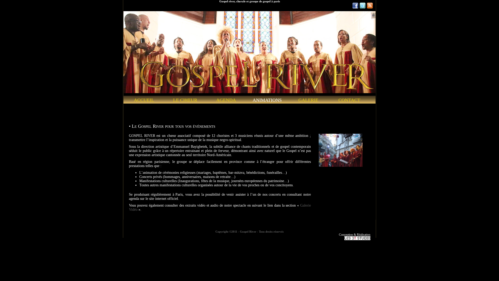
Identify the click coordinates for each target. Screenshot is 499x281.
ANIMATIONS (267, 100)
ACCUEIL (144, 100)
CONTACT (349, 100)
